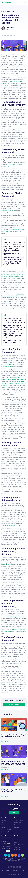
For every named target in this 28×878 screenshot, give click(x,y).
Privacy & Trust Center (19, 844)
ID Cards (3, 824)
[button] (25, 2)
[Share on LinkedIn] (11, 35)
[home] (7, 2)
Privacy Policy (5, 870)
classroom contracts (7, 210)
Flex (2, 822)
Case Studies (17, 822)
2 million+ (16, 808)
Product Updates (5, 846)
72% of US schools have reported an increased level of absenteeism (13, 364)
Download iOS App (6, 829)
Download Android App (7, 832)
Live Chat (3, 843)
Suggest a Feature (5, 848)
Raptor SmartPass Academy (5, 840)
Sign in (3, 827)
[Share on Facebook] (5, 35)
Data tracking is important (15, 617)
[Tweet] (8, 35)
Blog (2, 11)
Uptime (3, 851)
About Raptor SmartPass (20, 837)
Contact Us (17, 849)
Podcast (16, 827)
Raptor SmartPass (6, 564)
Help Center (4, 837)
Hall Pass (3, 820)
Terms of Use (17, 847)
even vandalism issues (13, 525)
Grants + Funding (18, 820)
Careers (16, 840)
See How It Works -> (14, 704)
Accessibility (23, 870)
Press (15, 842)
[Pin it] (14, 35)
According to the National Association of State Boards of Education (13, 383)
